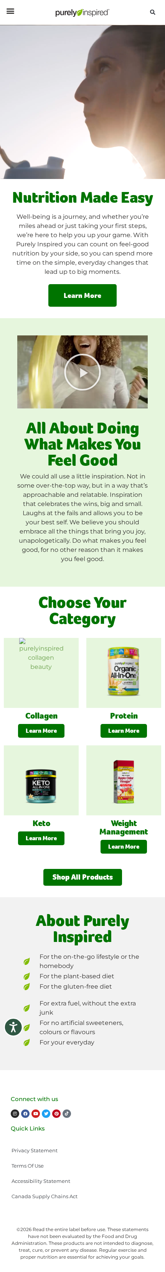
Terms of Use (28, 1166)
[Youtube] (35, 1113)
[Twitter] (46, 1113)
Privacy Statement (35, 1150)
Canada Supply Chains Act (45, 1196)
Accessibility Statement (41, 1181)
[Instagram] (15, 1113)
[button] (10, 10)
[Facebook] (25, 1113)
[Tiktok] (67, 1113)
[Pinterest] (56, 1113)
